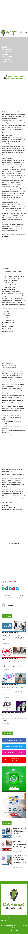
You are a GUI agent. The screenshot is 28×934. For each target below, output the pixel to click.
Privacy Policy (5, 917)
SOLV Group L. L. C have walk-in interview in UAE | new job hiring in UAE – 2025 (14, 638)
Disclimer (3, 920)
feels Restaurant (10, 582)
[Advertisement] (14, 14)
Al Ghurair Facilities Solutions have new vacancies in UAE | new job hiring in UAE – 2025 (14, 718)
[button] (21, 32)
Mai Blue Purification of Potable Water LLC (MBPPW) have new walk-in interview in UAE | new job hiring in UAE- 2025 (19, 860)
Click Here (5, 469)
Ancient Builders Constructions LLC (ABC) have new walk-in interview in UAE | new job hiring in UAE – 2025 (13, 664)
